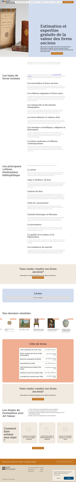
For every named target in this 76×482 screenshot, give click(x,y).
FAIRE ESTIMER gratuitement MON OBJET (64, 461)
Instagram (42, 467)
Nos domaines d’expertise (33, 467)
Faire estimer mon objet (57, 53)
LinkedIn (41, 469)
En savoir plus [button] (57, 474)
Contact (41, 471)
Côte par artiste (31, 469)
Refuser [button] (58, 478)
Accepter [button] (69, 478)
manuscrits (55, 74)
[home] (8, 2)
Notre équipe (30, 471)
